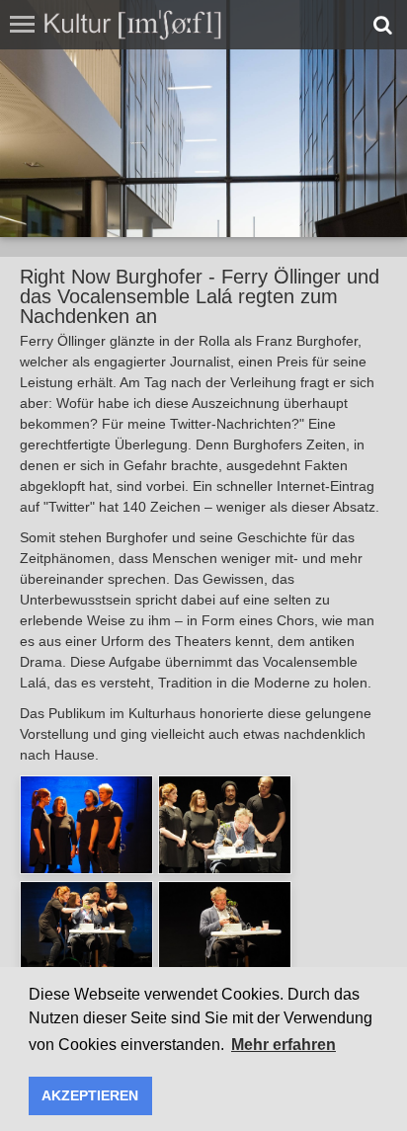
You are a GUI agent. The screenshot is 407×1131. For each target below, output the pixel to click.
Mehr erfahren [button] (283, 1044)
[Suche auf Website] (382, 25)
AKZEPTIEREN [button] (89, 1095)
